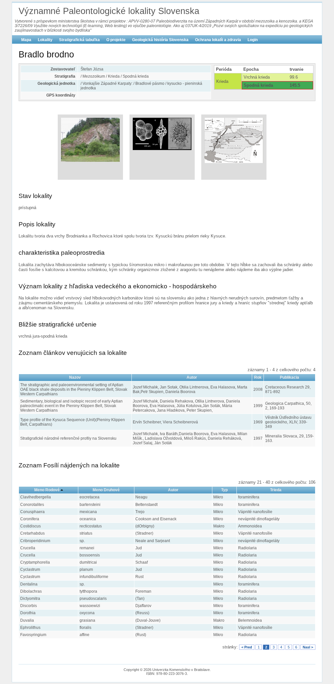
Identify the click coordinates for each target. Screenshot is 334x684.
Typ (224, 490)
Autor (192, 377)
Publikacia (289, 377)
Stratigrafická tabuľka (79, 40)
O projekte (116, 40)
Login (253, 40)
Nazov (75, 377)
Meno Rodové (47, 490)
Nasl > (308, 647)
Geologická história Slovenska (160, 40)
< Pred (246, 647)
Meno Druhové (106, 490)
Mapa (26, 40)
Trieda (275, 490)
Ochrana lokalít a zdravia (218, 40)
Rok (258, 377)
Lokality (45, 40)
